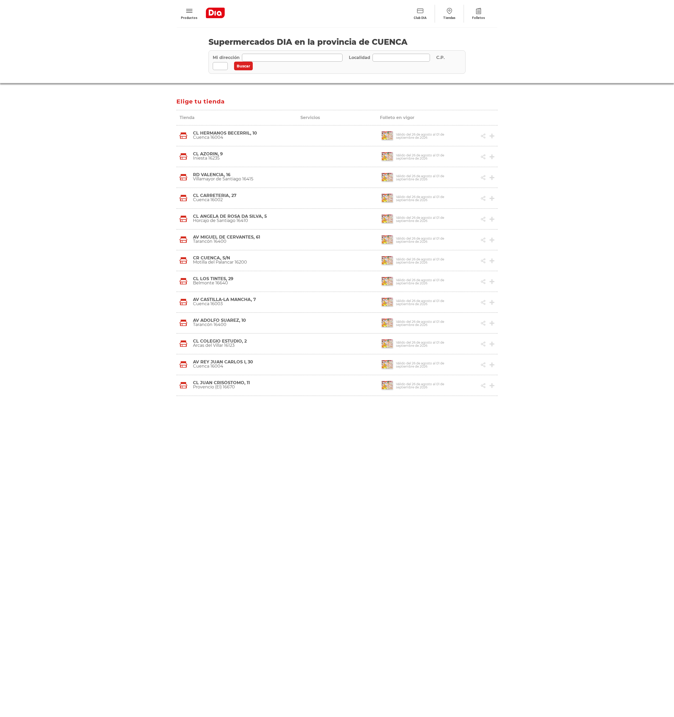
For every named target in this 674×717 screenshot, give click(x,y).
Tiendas (449, 18)
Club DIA (420, 18)
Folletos (478, 18)
